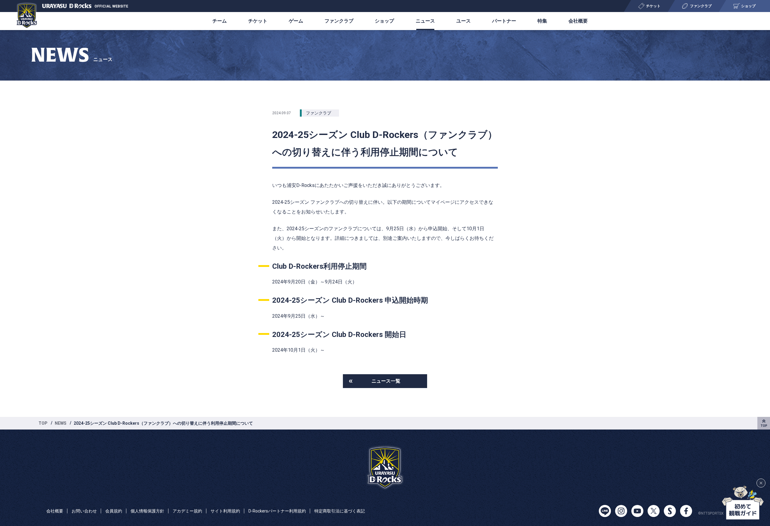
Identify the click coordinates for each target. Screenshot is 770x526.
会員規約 (113, 511)
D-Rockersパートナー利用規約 (277, 511)
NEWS (60, 423)
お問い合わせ (84, 511)
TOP (43, 423)
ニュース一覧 (385, 381)
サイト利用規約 (225, 511)
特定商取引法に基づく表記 (339, 511)
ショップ (384, 21)
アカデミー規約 (187, 511)
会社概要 (578, 21)
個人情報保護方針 (147, 511)
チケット (257, 21)
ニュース (425, 21)
